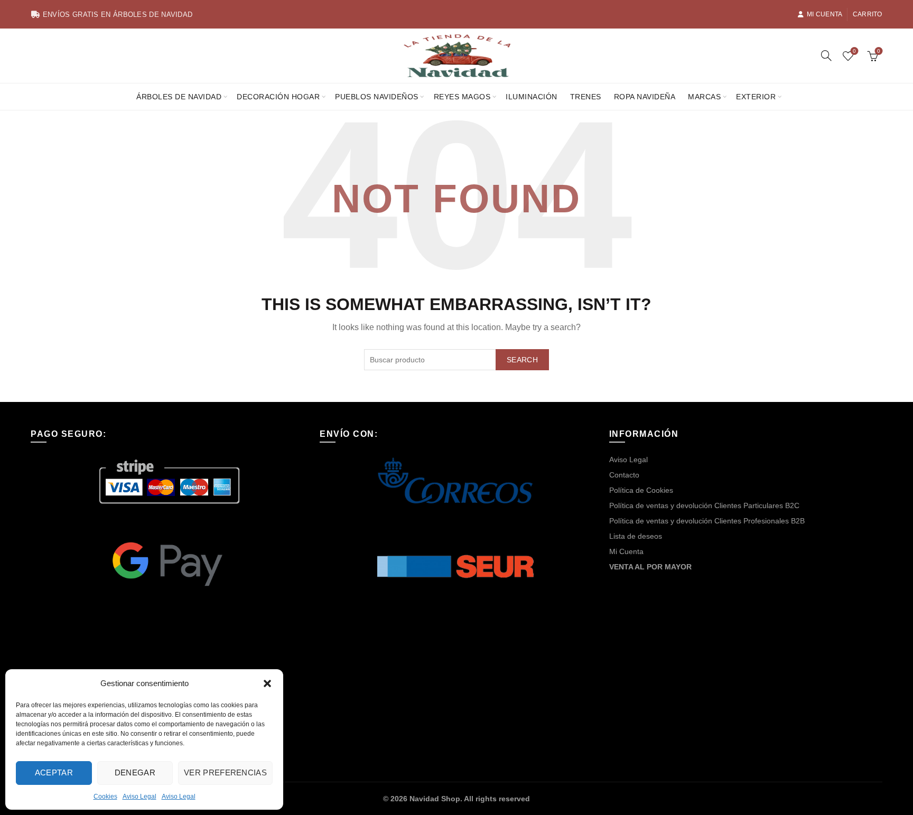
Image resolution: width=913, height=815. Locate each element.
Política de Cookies (641, 490)
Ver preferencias (225, 772)
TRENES (585, 96)
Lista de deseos (635, 536)
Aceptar (54, 772)
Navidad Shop (434, 798)
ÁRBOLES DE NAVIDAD (178, 96)
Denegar (135, 772)
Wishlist (854, 51)
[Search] (826, 55)
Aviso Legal (139, 796)
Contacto (624, 475)
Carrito (867, 14)
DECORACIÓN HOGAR (278, 96)
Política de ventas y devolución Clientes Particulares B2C (704, 505)
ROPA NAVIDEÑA (645, 96)
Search (522, 359)
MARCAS (704, 96)
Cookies (105, 796)
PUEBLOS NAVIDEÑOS (376, 96)
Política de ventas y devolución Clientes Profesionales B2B (707, 521)
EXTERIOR (756, 96)
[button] (267, 683)
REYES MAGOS (462, 96)
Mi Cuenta (825, 14)
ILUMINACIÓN (531, 96)
